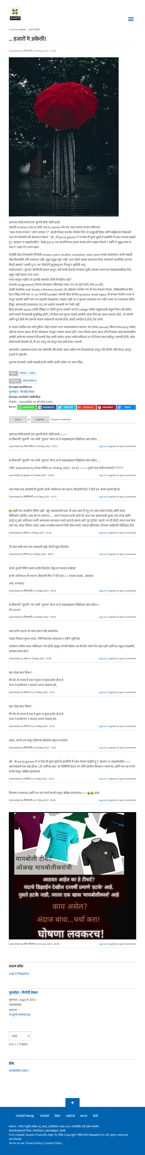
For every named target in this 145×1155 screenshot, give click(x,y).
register (40, 419)
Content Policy (53, 1143)
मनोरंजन (23, 373)
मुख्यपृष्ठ (22, 29)
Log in (18, 419)
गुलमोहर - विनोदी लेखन (22, 392)
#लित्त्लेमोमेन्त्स (29, 381)
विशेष (57, 1116)
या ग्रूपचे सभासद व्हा (19, 1014)
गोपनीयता (38, 1130)
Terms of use (16, 1143)
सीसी (95, 1116)
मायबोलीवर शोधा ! (19, 1070)
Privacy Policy (34, 1143)
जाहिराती (70, 1116)
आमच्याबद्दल (52, 1130)
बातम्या (83, 1116)
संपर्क (62, 1130)
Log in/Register (19, 973)
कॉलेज (32, 373)
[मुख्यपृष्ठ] (15, 13)
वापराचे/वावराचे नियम (20, 1130)
